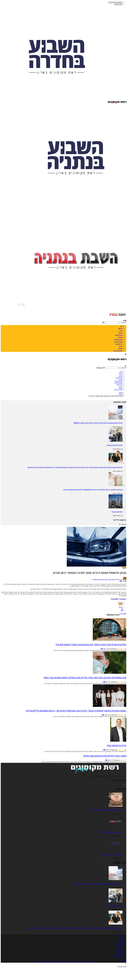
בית (121, 326)
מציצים (120, 337)
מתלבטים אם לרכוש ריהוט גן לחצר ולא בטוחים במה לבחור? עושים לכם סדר (90, 644)
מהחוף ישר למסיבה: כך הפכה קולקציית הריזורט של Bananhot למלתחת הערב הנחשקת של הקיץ (93, 490)
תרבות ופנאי (119, 335)
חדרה (121, 331)
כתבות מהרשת (118, 351)
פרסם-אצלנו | (80, 962)
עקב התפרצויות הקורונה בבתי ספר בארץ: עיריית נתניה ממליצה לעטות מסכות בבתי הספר (84, 677)
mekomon (121, 649)
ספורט (121, 940)
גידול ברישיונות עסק (116, 745)
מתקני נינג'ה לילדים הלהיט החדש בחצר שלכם (104, 755)
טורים (121, 346)
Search (124, 322)
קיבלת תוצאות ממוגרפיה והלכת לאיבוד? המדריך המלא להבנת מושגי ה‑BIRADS (98, 423)
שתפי (123, 960)
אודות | (86, 962)
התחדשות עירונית (117, 512)
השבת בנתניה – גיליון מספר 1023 (112, 832)
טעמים (120, 348)
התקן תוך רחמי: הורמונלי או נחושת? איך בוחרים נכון (107, 810)
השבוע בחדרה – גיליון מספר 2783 (112, 854)
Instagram (114, 599)
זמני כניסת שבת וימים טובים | (56, 962)
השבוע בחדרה (118, 342)
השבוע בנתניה (118, 339)
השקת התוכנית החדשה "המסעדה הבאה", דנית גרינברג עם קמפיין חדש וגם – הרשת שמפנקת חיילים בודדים (76, 710)
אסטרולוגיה (119, 950)
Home (121, 393)
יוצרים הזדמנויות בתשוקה (115, 445)
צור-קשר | (73, 962)
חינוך (121, 937)
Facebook (122, 599)
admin (95, 579)
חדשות (120, 328)
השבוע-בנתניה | (93, 962)
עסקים (120, 333)
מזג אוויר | (67, 962)
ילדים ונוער (119, 344)
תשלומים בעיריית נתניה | (40, 962)
